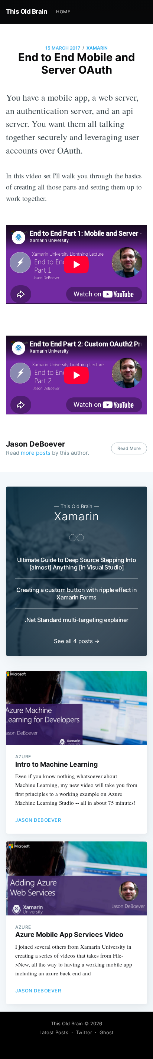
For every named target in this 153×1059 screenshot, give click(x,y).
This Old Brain (26, 11)
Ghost (107, 1032)
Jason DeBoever (35, 444)
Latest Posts (53, 1032)
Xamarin (97, 48)
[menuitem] (63, 11)
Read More (129, 448)
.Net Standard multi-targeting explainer (76, 619)
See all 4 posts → (77, 641)
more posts (36, 452)
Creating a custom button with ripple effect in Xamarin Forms (76, 593)
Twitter (84, 1032)
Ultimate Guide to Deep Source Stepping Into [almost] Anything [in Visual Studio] (76, 563)
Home (63, 11)
